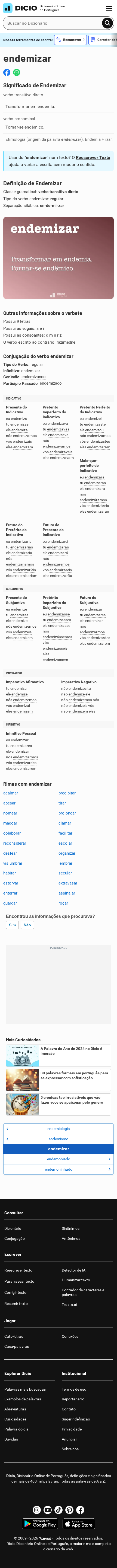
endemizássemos (57, 637)
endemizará (58, 553)
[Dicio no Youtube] (48, 1510)
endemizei (93, 418)
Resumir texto (16, 1303)
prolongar (67, 813)
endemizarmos (92, 632)
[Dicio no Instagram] (37, 1510)
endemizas (19, 424)
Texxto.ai (69, 1304)
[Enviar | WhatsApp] (16, 72)
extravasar (68, 883)
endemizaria (21, 541)
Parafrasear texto (19, 1281)
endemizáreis (98, 505)
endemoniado (58, 1159)
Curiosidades (15, 1419)
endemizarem (98, 643)
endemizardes (98, 637)
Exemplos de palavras (22, 1399)
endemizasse (59, 614)
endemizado (51, 383)
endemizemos (24, 626)
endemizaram (98, 447)
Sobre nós (70, 1449)
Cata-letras (13, 1336)
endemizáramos (93, 500)
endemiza (19, 430)
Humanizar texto (76, 1280)
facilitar (65, 833)
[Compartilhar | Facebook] (6, 72)
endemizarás (58, 547)
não (27, 925)
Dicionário (12, 1228)
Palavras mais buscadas (25, 1389)
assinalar (67, 893)
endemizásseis (55, 648)
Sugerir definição (76, 1419)
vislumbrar (12, 863)
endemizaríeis (24, 570)
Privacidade (72, 1429)
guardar (10, 903)
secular (65, 873)
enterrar (10, 893)
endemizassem (55, 659)
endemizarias (21, 547)
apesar (9, 803)
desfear (10, 853)
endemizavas (58, 429)
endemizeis (22, 632)
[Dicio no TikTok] (58, 1510)
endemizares (95, 615)
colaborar (12, 833)
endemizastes (98, 441)
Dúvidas (11, 1439)
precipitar (67, 793)
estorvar (10, 883)
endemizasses (59, 620)
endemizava (58, 423)
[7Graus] (45, 1538)
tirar (62, 803)
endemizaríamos (20, 564)
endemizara (94, 477)
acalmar (10, 793)
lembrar (65, 863)
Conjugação (14, 1238)
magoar (10, 823)
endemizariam (25, 575)
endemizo (19, 418)
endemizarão (61, 575)
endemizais (22, 441)
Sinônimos (70, 1228)
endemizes (19, 615)
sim (12, 925)
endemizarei (58, 541)
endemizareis (61, 570)
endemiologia (58, 1128)
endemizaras (95, 483)
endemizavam (62, 457)
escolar (65, 843)
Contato (69, 1409)
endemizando (33, 376)
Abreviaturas (15, 1409)
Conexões (70, 1336)
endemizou (94, 430)
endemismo (58, 1139)
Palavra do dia (16, 1429)
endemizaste (95, 424)
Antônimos (71, 1238)
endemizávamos (56, 446)
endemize (19, 609)
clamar (65, 823)
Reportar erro (73, 1399)
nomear (10, 813)
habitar (9, 873)
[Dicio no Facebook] (80, 1510)
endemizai (21, 705)
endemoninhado (58, 1169)
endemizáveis (61, 452)
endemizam (23, 447)
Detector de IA (73, 1270)
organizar (67, 853)
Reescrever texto (18, 1270)
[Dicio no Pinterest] (69, 1510)
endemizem (23, 637)
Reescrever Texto (93, 157)
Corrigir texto (15, 1292)
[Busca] (107, 23)
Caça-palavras (16, 1346)
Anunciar (69, 1439)
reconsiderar (14, 843)
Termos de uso (74, 1389)
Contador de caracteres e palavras (83, 1292)
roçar (63, 903)
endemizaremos (56, 564)
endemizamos (25, 435)
